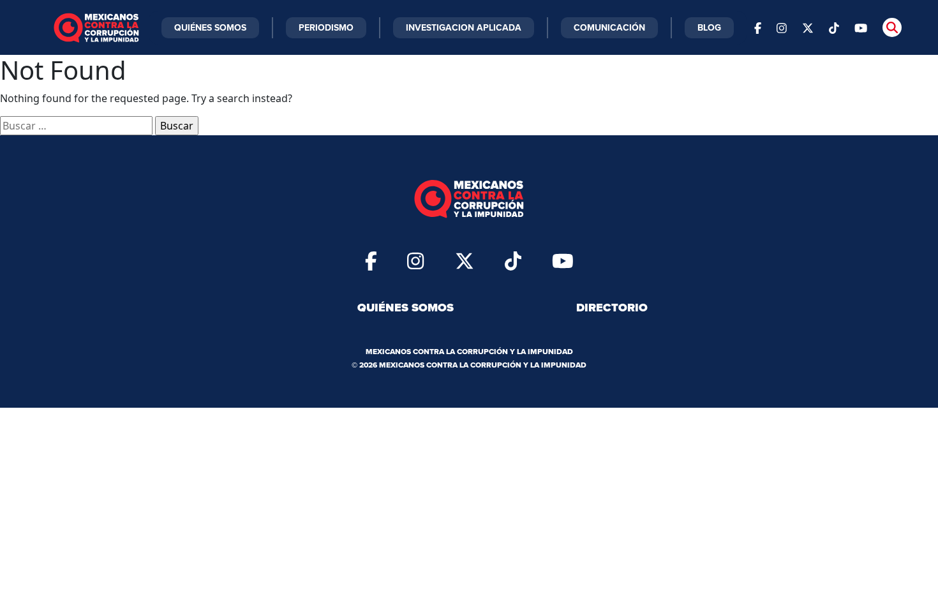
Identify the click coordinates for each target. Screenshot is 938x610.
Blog (709, 27)
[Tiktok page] (513, 260)
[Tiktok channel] (834, 27)
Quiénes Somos (210, 27)
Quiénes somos (405, 307)
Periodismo (326, 27)
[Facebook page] (757, 27)
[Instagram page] (782, 27)
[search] (892, 27)
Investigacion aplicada (463, 27)
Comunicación (609, 27)
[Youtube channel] (860, 27)
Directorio (612, 307)
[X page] (808, 27)
